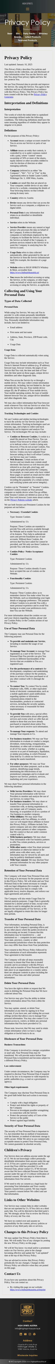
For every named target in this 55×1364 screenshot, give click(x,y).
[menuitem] (10, 33)
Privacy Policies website (21, 500)
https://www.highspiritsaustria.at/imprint (27, 1289)
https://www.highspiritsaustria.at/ (24, 272)
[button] (27, 9)
